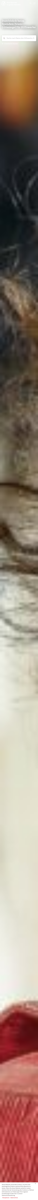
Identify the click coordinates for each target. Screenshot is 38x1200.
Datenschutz (14, 1197)
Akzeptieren (6, 1197)
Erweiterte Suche (11, 44)
